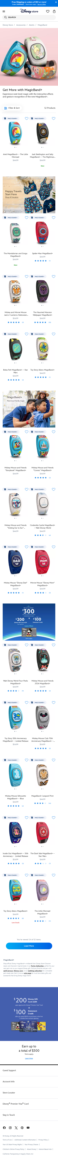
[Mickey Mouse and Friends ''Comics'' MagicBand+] (42, 448)
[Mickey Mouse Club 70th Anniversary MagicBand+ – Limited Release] (42, 718)
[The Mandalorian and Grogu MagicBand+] (15, 233)
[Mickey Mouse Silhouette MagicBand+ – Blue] (15, 776)
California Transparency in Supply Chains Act (18, 1154)
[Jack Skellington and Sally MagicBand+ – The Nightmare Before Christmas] (42, 134)
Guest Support (9, 1070)
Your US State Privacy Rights (12, 1145)
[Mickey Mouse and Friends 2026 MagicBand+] (42, 661)
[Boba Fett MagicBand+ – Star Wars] (15, 350)
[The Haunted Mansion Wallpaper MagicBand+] (42, 292)
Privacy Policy (43, 1140)
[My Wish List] (47, 11)
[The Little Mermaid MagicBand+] (42, 891)
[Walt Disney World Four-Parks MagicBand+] (15, 661)
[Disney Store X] (16, 1127)
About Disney (31, 1149)
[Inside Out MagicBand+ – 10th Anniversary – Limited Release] (15, 834)
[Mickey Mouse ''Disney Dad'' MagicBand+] (15, 563)
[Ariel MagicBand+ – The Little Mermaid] (15, 134)
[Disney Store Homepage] (29, 11)
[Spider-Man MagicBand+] (42, 233)
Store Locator (9, 1093)
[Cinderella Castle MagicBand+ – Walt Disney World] (42, 505)
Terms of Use (7, 1140)
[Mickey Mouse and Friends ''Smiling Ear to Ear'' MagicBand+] (15, 505)
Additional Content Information (25, 1140)
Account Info (9, 1081)
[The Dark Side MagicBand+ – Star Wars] (42, 834)
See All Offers (42, 4)
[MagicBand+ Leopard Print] (42, 776)
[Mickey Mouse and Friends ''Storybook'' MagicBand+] (15, 448)
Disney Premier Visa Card (16, 1104)
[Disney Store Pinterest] (22, 1127)
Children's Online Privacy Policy (13, 1149)
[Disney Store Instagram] (10, 1127)
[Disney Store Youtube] (28, 1127)
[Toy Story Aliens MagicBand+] (42, 350)
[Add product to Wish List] (26, 118)
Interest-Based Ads (45, 1149)
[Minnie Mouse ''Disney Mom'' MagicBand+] (42, 563)
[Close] (55, 2)
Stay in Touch (9, 1115)
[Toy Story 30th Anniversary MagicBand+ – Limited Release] (15, 718)
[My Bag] (54, 11)
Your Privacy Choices (31, 1145)
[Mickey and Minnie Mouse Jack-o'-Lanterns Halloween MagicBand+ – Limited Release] (15, 292)
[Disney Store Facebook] (4, 1127)
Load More (29, 946)
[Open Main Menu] (3, 11)
